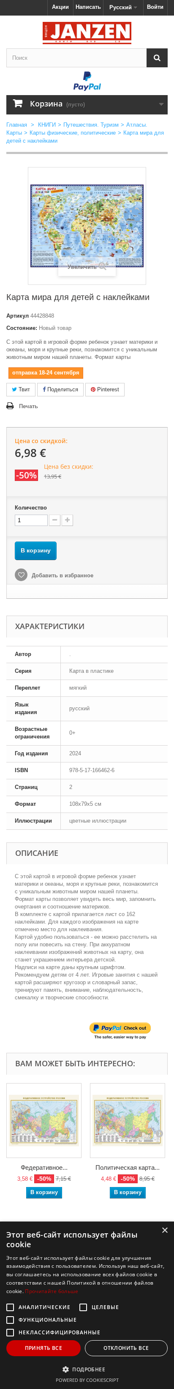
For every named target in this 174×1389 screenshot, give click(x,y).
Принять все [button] (43, 1348)
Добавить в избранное (61, 575)
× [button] (164, 1230)
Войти (155, 7)
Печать (28, 406)
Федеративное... (44, 1167)
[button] (87, 1369)
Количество (31, 508)
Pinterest (107, 389)
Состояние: (21, 328)
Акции (60, 7)
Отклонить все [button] (126, 1348)
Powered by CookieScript (87, 1380)
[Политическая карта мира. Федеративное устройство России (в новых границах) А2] (127, 1120)
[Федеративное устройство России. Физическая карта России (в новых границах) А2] (44, 1120)
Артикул (17, 316)
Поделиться (62, 389)
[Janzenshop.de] (87, 33)
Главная (16, 125)
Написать (88, 7)
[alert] (87, 1305)
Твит (23, 389)
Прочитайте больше (51, 1291)
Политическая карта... (127, 1167)
